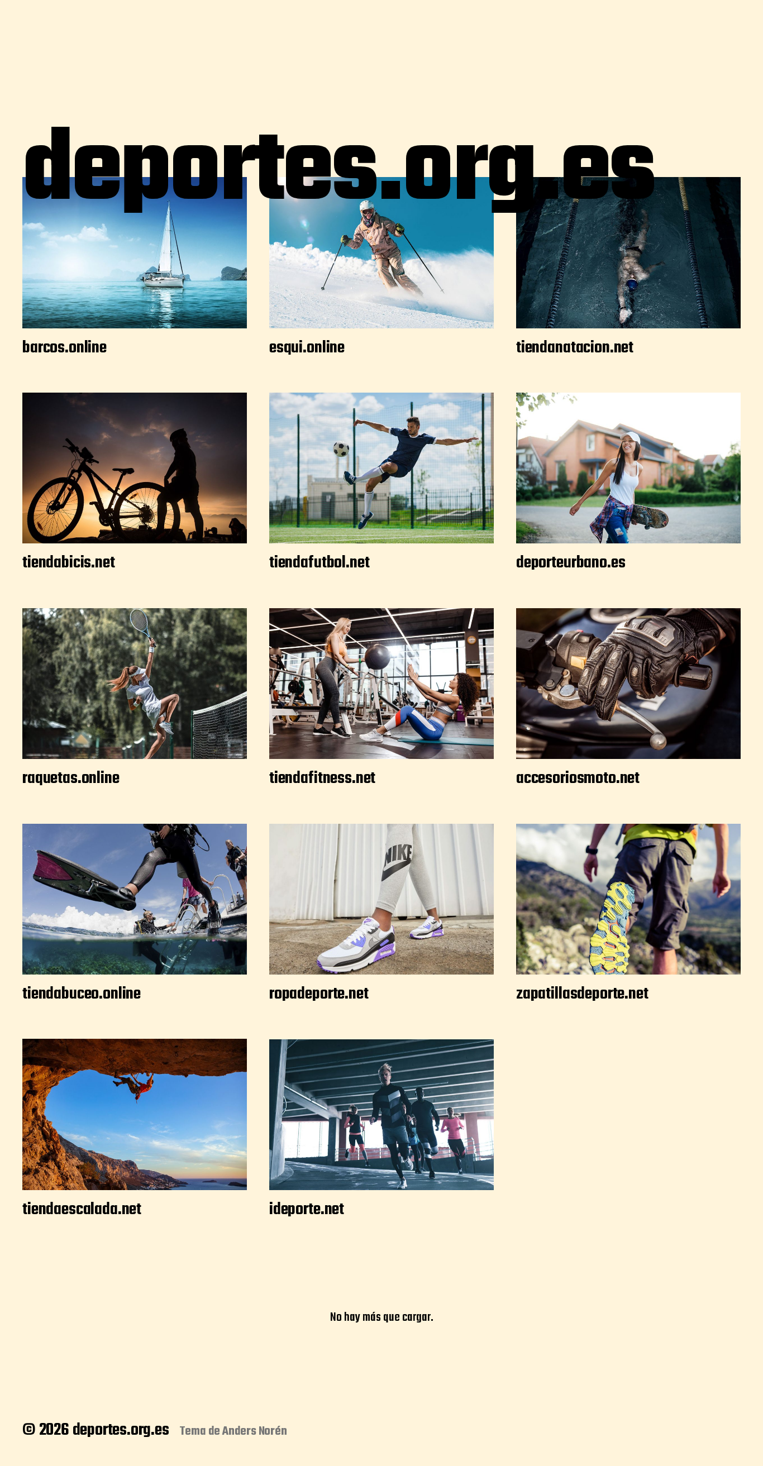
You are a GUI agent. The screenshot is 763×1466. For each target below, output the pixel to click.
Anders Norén (254, 1431)
